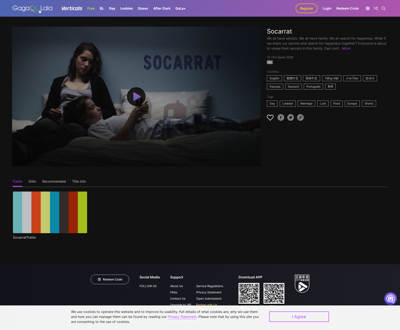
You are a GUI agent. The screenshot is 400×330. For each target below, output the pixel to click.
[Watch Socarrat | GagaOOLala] (32, 8)
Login (326, 8)
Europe (352, 103)
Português (313, 86)
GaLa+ (180, 8)
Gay (112, 8)
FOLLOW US (148, 286)
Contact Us (177, 298)
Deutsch (293, 86)
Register (306, 8)
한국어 (370, 78)
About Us (176, 286)
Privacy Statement (208, 292)
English (274, 78)
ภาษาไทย (352, 78)
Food (336, 103)
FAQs (173, 292)
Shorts (369, 103)
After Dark (161, 8)
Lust (323, 103)
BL (102, 8)
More (346, 48)
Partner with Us (206, 304)
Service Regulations (209, 286)
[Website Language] (368, 8)
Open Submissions (208, 298)
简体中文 (311, 78)
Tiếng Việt (332, 78)
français (275, 86)
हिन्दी (330, 86)
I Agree (299, 316)
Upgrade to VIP (180, 304)
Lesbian (126, 8)
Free (91, 8)
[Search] (384, 8)
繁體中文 (292, 78)
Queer (143, 8)
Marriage (306, 103)
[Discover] (376, 8)
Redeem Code (347, 8)
